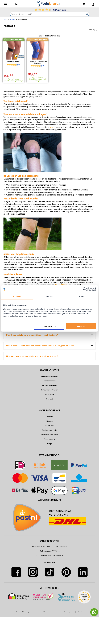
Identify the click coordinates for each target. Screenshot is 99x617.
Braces (12, 19)
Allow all (81, 326)
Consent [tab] (17, 296)
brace (52, 127)
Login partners (49, 394)
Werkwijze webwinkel (49, 434)
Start (5, 19)
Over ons (49, 416)
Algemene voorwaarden (51, 612)
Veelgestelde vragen (49, 376)
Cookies (80, 612)
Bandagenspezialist (49, 430)
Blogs (49, 444)
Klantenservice (49, 381)
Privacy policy (68, 612)
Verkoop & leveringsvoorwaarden (27, 612)
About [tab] (82, 296)
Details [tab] (49, 296)
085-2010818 (61, 285)
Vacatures (49, 425)
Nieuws (50, 421)
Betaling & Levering (49, 385)
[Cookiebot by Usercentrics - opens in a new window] (84, 289)
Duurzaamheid (49, 439)
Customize (47, 326)
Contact (49, 399)
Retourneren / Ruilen (49, 390)
